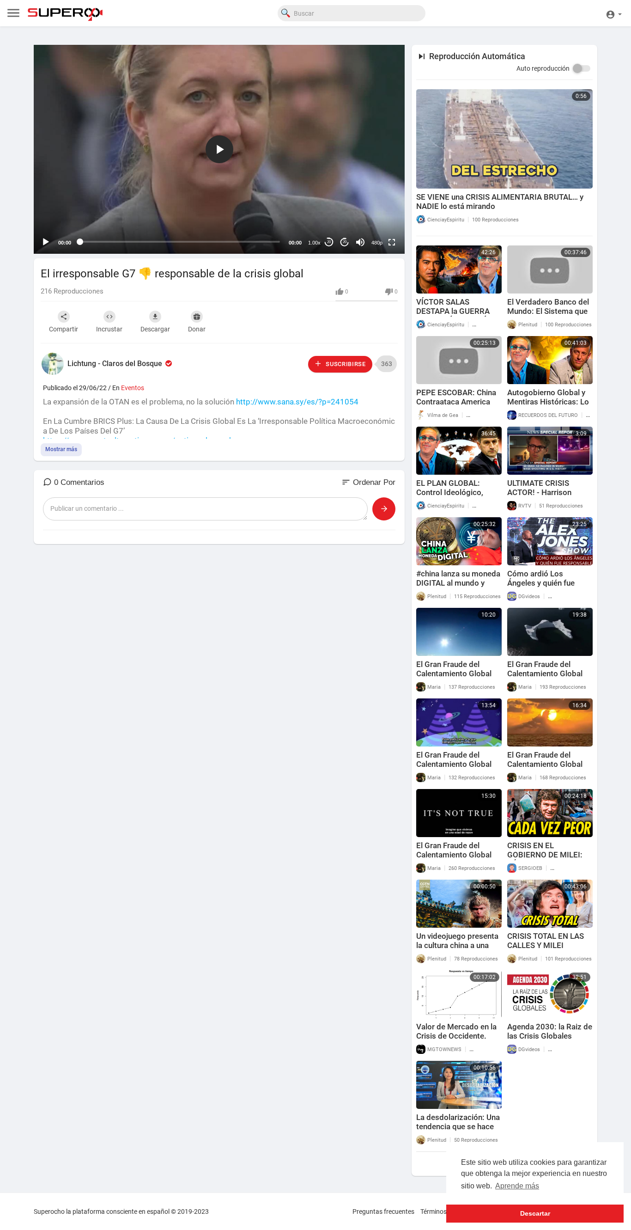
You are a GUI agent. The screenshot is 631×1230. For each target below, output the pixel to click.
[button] (614, 13)
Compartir (63, 329)
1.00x (314, 242)
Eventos (132, 388)
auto (373, 219)
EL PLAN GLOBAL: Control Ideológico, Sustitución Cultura (449, 492)
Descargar (155, 329)
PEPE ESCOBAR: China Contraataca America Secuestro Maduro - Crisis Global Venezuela (457, 406)
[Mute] (360, 242)
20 (329, 242)
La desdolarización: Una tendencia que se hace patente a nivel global (458, 1126)
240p (374, 205)
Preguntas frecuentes (383, 1211)
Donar (197, 329)
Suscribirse (344, 364)
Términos (433, 1211)
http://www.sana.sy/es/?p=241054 (297, 401)
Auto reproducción (543, 68)
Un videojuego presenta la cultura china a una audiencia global (457, 945)
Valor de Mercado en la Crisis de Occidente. (456, 1031)
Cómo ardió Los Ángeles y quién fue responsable (541, 583)
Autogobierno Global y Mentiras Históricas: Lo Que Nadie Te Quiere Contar (548, 406)
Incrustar (109, 329)
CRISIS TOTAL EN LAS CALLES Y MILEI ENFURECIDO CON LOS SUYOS (547, 949)
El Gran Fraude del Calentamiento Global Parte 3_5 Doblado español (453, 768)
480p (376, 242)
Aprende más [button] (517, 1186)
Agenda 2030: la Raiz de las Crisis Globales (549, 1031)
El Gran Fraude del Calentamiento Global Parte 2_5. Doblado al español (544, 768)
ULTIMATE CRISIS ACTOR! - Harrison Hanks (539, 492)
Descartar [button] (535, 1213)
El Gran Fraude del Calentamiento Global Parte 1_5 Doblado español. (453, 859)
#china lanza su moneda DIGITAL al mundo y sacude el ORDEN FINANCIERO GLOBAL (458, 587)
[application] (219, 149)
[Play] (45, 242)
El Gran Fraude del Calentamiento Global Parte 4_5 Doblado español (544, 678)
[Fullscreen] (391, 242)
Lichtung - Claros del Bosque (115, 363)
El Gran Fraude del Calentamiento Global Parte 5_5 (453, 673)
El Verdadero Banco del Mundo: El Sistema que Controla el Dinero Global (548, 315)
